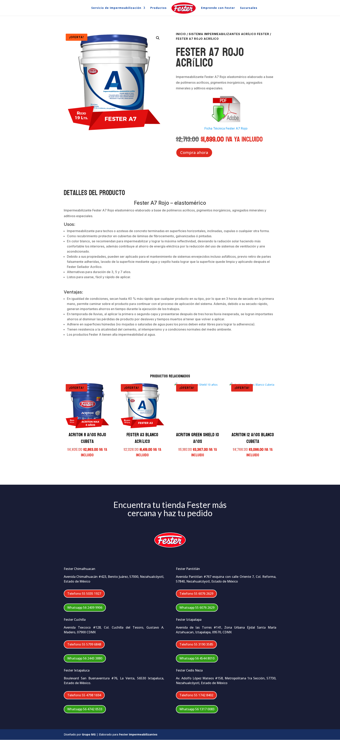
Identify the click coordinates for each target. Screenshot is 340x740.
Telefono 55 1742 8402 (196, 695)
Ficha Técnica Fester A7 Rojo (226, 128)
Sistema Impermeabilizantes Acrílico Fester (229, 34)
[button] (157, 38)
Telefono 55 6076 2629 (196, 593)
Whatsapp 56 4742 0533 (84, 709)
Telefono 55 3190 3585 (196, 644)
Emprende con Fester (218, 8)
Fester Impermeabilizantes (138, 734)
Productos (158, 8)
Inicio (181, 34)
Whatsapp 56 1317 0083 (196, 709)
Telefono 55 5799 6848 (84, 644)
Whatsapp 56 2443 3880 (84, 658)
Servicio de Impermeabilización (116, 8)
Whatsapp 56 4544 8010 (196, 658)
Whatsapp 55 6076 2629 (196, 607)
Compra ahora (194, 152)
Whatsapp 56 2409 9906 (84, 607)
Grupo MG (89, 734)
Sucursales (248, 8)
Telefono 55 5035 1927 (84, 593)
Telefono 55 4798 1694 (84, 695)
